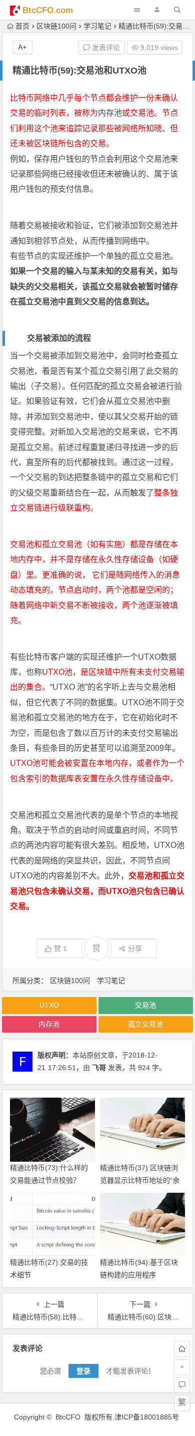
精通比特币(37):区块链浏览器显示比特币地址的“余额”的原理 (140, 1180)
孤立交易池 (150, 256)
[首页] (182, 1349)
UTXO (149, 657)
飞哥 (99, 1068)
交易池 (145, 1005)
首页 (23, 26)
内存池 (110, 113)
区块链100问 (56, 26)
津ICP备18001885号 (147, 1417)
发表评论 (105, 48)
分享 (135, 948)
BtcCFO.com (47, 10)
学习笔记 (98, 26)
